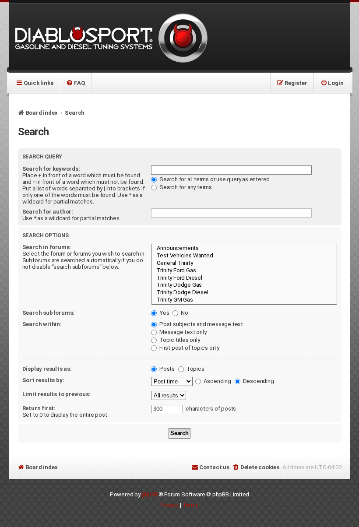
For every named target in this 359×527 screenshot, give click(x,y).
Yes (163, 312)
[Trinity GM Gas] (244, 300)
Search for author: (47, 211)
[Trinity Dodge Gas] (244, 285)
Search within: (42, 324)
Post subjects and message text (200, 324)
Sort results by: (43, 380)
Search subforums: (48, 312)
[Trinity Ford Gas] (244, 270)
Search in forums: (46, 247)
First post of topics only (188, 347)
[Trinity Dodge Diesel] (244, 292)
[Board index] (110, 37)
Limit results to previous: (56, 394)
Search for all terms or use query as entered (214, 179)
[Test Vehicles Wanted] (244, 256)
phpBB (150, 494)
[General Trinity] (244, 263)
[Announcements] (244, 248)
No (184, 312)
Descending (258, 381)
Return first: (39, 408)
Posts (166, 368)
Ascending (216, 381)
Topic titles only (179, 340)
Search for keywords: (51, 168)
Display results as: (47, 368)
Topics (194, 368)
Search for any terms (185, 187)
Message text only (182, 332)
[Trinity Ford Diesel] (244, 278)
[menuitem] (76, 83)
